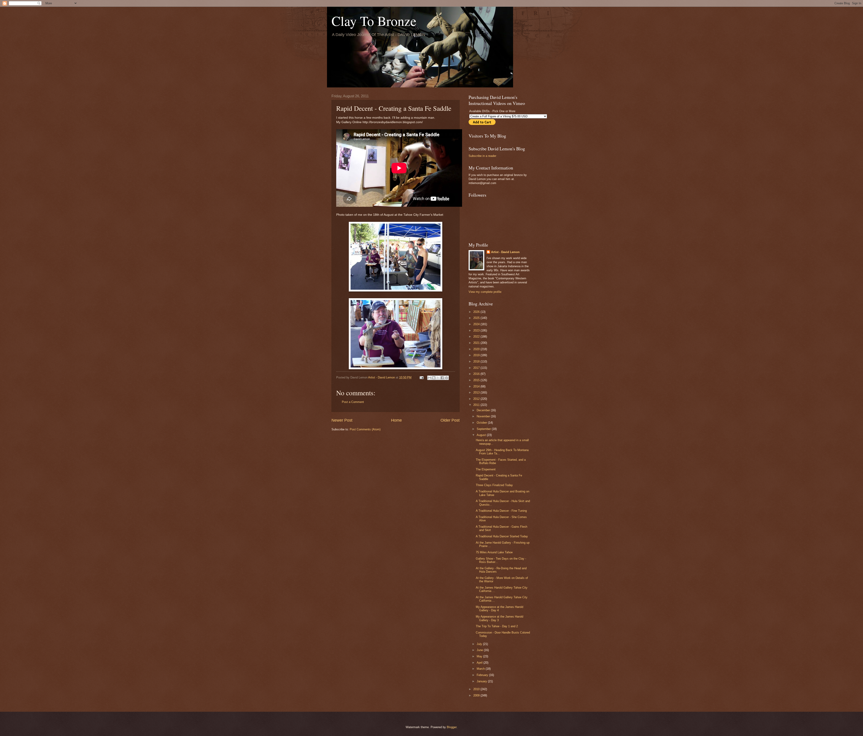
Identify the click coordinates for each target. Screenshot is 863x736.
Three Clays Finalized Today (494, 485)
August (482, 435)
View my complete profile (485, 292)
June (480, 650)
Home (396, 420)
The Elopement (486, 469)
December (484, 410)
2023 (476, 330)
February (483, 675)
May (480, 656)
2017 (476, 367)
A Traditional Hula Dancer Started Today (502, 536)
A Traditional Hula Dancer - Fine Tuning (501, 510)
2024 (476, 324)
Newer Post (341, 420)
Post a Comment (353, 402)
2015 (476, 380)
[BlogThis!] (434, 378)
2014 (476, 386)
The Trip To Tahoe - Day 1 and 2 (497, 626)
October (482, 422)
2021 (476, 343)
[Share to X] (438, 378)
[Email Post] (421, 377)
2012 (476, 398)
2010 (476, 689)
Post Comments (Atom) (365, 429)
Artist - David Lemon (505, 252)
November (484, 416)
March (481, 668)
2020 (476, 349)
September (484, 429)
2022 (476, 336)
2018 (476, 361)
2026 (476, 312)
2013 (476, 392)
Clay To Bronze (373, 21)
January (482, 681)
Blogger (451, 727)
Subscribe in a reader (482, 156)
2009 (476, 695)
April (480, 662)
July (480, 644)
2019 (476, 355)
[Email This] (429, 378)
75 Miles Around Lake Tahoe (494, 552)
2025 (476, 318)
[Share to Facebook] (442, 378)
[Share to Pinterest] (446, 378)
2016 (476, 374)
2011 (476, 405)
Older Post (450, 420)
